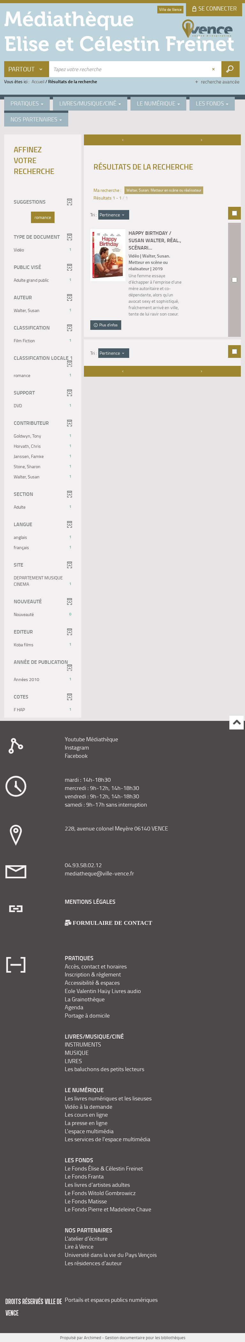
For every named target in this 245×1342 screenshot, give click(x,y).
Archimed (92, 1337)
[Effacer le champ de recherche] (214, 69)
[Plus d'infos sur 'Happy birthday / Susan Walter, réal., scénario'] (107, 255)
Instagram (77, 747)
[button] (43, 217)
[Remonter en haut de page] (236, 722)
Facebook (76, 755)
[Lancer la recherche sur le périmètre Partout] (230, 69)
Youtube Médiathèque (91, 739)
